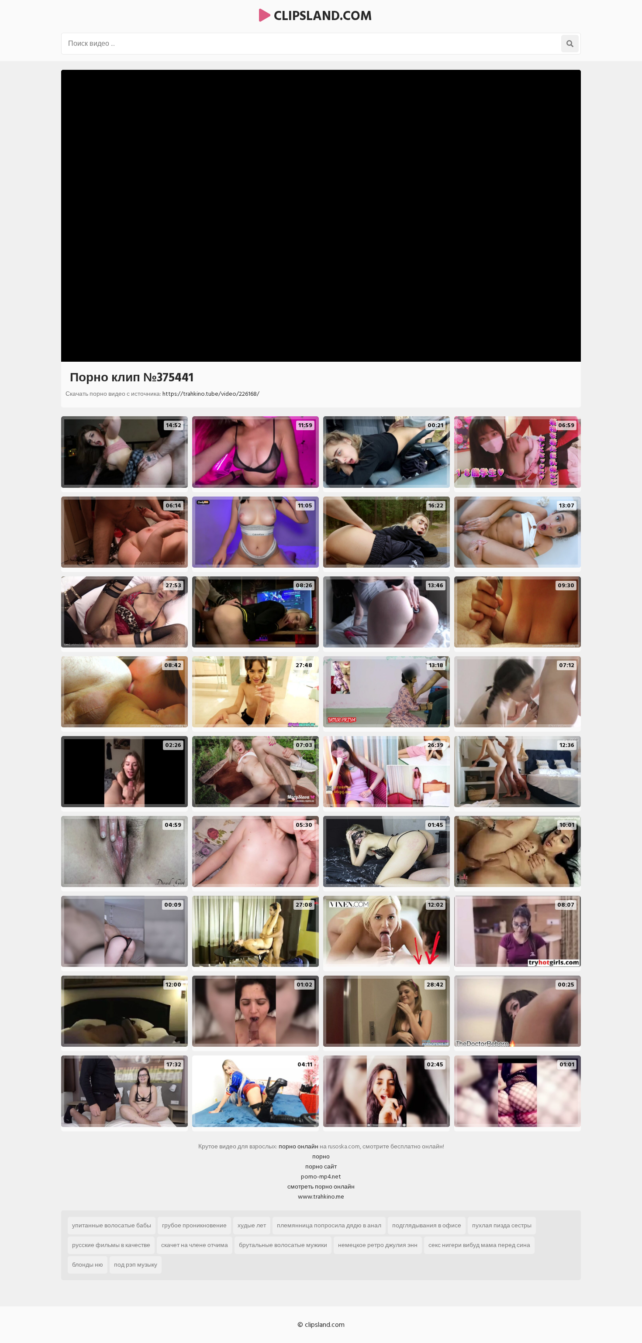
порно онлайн (298, 1146)
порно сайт (321, 1166)
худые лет (252, 1225)
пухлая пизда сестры (502, 1225)
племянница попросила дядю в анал (329, 1225)
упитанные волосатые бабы (111, 1225)
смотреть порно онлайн (321, 1187)
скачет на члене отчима (194, 1245)
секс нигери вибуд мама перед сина (479, 1245)
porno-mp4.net (321, 1177)
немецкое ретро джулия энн (378, 1245)
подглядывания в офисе (426, 1225)
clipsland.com (321, 16)
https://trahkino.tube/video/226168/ (210, 394)
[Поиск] (570, 43)
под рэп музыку (135, 1265)
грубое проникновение (194, 1225)
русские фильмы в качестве (111, 1245)
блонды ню (87, 1265)
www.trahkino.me (321, 1197)
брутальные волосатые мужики (283, 1245)
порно (321, 1156)
